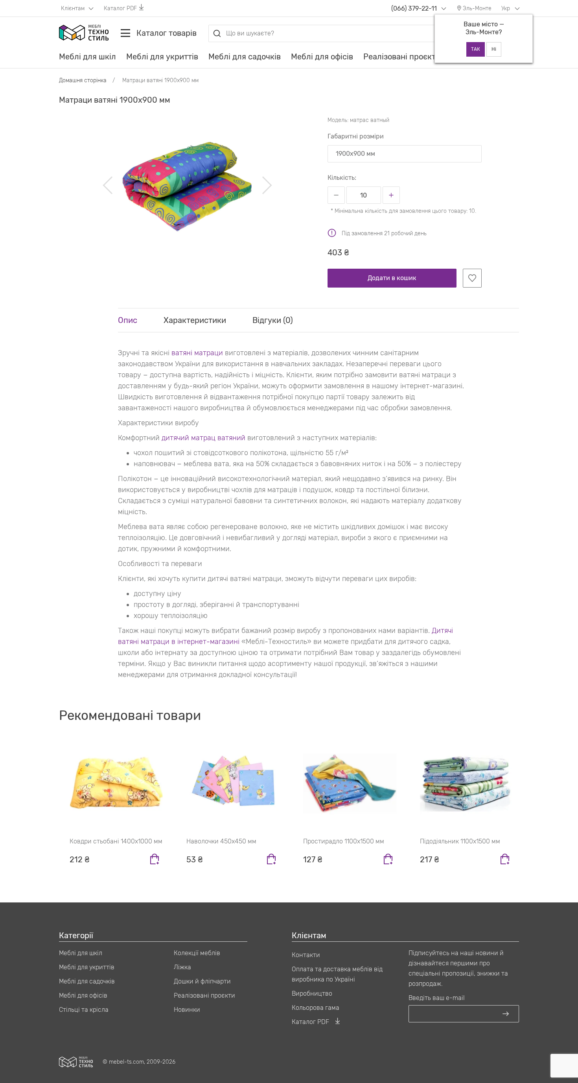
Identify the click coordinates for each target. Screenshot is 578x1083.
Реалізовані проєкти (401, 56)
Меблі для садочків (244, 56)
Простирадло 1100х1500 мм (343, 841)
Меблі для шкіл (87, 56)
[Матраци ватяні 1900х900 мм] (187, 185)
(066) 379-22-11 (414, 8)
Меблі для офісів (322, 56)
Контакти (306, 955)
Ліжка (182, 967)
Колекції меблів (197, 953)
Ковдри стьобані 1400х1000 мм (116, 841)
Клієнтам (73, 8)
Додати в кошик (392, 278)
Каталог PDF (120, 8)
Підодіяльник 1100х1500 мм (460, 841)
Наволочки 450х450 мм (221, 841)
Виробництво (312, 993)
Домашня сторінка (83, 80)
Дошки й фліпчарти (202, 981)
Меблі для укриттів (162, 56)
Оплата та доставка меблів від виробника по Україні (337, 974)
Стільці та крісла (84, 1009)
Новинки (187, 1009)
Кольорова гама (315, 1007)
